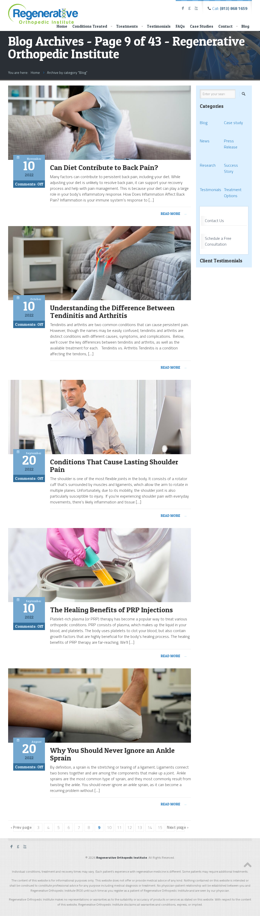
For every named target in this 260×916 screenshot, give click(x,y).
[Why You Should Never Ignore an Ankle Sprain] (99, 741)
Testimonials (159, 26)
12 (129, 827)
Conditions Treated (89, 26)
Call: (229, 8)
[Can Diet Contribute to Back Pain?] (99, 158)
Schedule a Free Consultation (218, 241)
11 (119, 827)
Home (62, 26)
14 (150, 827)
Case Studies (201, 26)
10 (109, 827)
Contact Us (214, 220)
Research (208, 165)
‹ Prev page (21, 827)
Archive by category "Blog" (67, 72)
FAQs (180, 26)
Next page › (177, 827)
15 (160, 827)
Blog (245, 26)
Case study (233, 123)
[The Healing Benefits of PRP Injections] (99, 601)
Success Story (231, 168)
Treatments (127, 26)
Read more (174, 213)
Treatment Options (232, 192)
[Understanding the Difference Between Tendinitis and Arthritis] (99, 299)
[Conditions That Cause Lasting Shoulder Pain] (99, 453)
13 (139, 827)
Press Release (230, 144)
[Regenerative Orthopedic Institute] (43, 13)
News (204, 141)
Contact (225, 26)
